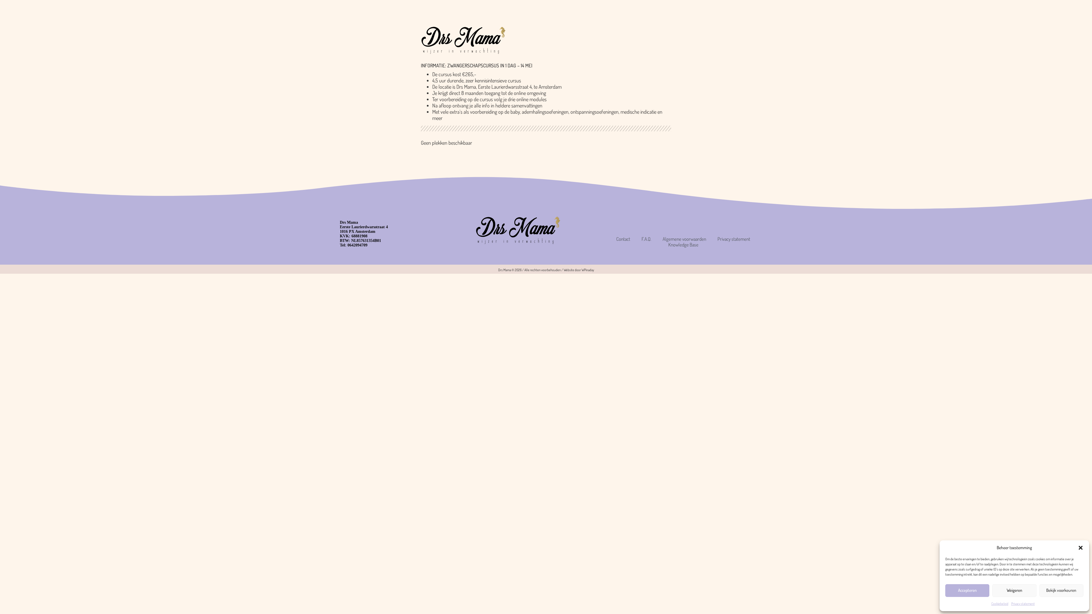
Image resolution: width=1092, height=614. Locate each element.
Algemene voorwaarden (684, 239)
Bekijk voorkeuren (1061, 590)
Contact (623, 239)
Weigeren (1014, 590)
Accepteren (967, 590)
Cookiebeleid (999, 603)
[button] (1080, 548)
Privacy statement (1023, 603)
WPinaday (588, 270)
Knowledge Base (683, 245)
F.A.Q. (646, 239)
